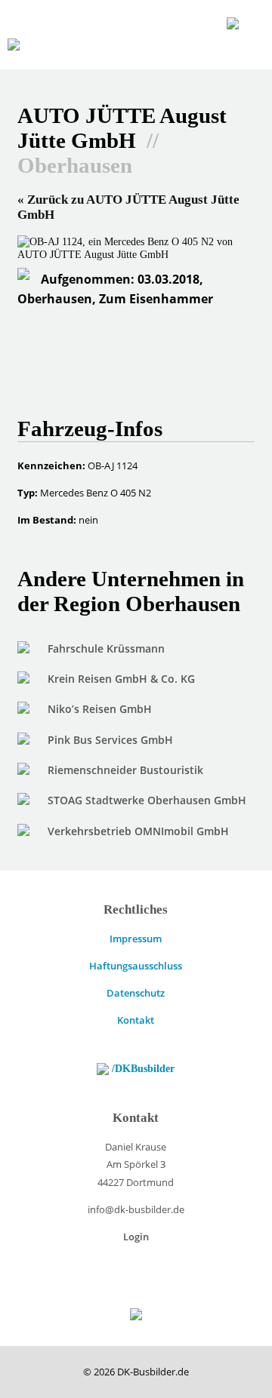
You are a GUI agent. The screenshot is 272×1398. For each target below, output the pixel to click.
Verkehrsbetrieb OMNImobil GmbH (138, 831)
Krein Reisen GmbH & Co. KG (121, 678)
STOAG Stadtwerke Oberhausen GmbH (147, 800)
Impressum (136, 938)
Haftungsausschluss (135, 965)
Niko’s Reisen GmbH (100, 709)
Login (136, 1236)
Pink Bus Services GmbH (110, 740)
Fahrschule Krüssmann (106, 648)
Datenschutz (136, 993)
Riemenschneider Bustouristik (125, 770)
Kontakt (135, 1020)
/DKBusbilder (142, 1068)
